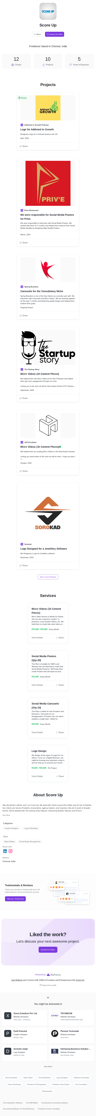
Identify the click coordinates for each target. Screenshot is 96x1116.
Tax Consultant (81, 1084)
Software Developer (81, 1078)
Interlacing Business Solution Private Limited (76, 1049)
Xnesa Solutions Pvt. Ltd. (25, 1013)
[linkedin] (5, 851)
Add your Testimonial (15, 899)
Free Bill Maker (32, 1103)
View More (48, 1066)
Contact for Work (55, 34)
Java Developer (11, 1078)
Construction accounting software (55, 1103)
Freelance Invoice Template (49, 1109)
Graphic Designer (11, 828)
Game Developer (14, 1084)
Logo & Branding (31, 828)
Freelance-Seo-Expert (61, 1084)
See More (6, 815)
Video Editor (28, 1078)
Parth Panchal (20, 1031)
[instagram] (10, 851)
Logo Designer (62, 1078)
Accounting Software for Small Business (18, 1109)
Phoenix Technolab (69, 1031)
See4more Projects (48, 577)
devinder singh (21, 1049)
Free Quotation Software (12, 1103)
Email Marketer (45, 1078)
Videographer (47, 1091)
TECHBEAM (66, 1013)
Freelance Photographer (36, 1084)
